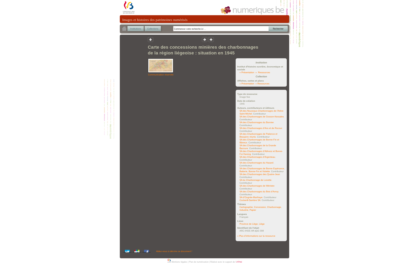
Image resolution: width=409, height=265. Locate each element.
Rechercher (278, 29)
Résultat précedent (204, 39)
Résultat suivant (211, 39)
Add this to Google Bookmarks (137, 250)
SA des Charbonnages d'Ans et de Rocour (260, 128)
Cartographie (246, 207)
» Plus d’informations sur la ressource (256, 236)
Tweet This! (127, 250)
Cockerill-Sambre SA (249, 200)
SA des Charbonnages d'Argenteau (257, 157)
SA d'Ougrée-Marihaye (250, 197)
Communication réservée (161, 74)
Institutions (135, 28)
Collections (152, 28)
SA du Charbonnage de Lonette (255, 180)
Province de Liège (248, 224)
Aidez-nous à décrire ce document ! (174, 251)
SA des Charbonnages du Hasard (256, 162)
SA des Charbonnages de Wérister (256, 185)
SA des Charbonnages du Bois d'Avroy (258, 191)
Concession (260, 207)
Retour (150, 39)
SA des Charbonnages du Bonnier (256, 122)
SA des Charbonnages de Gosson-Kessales (261, 116)
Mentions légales (179, 262)
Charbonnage (274, 207)
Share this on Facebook (146, 250)
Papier (253, 210)
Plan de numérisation (198, 262)
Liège (262, 224)
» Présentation (246, 72)
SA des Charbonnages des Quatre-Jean (259, 174)
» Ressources (262, 72)
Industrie (243, 210)
